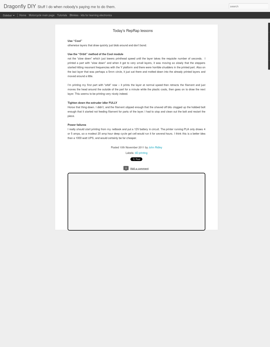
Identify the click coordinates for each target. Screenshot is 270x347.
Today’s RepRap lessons (133, 30)
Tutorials (62, 15)
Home (22, 15)
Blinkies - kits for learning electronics (91, 15)
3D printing (141, 153)
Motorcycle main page (42, 15)
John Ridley (155, 147)
